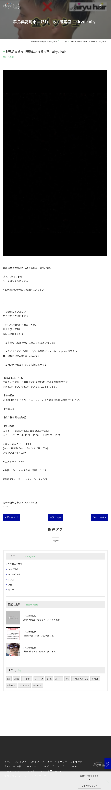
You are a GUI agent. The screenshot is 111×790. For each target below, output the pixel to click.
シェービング (14, 574)
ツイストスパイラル (80, 679)
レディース (39, 679)
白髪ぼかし (11, 685)
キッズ (49, 679)
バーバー (58, 679)
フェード (12, 584)
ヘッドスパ (13, 569)
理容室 (16, 679)
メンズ (6, 506)
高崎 (8, 679)
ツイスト (95, 679)
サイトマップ (39, 776)
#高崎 (55, 540)
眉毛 (67, 679)
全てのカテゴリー (16, 563)
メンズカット (24, 685)
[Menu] (106, 6)
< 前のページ (11, 517)
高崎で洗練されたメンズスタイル (20, 502)
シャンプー (27, 679)
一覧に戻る (55, 517)
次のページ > (99, 517)
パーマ (11, 589)
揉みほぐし (37, 685)
